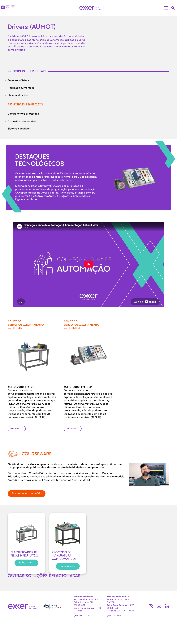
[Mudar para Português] (2, 8)
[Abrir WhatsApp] (170, 617)
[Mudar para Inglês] (7, 8)
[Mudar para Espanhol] (12, 8)
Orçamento (17, 429)
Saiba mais (25, 562)
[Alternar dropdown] (166, 8)
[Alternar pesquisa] (173, 8)
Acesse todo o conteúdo (26, 493)
